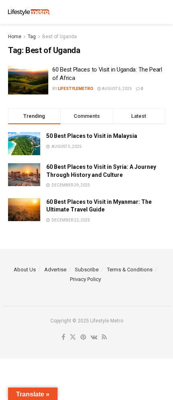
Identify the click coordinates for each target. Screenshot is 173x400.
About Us (25, 270)
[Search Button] (161, 12)
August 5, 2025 (116, 88)
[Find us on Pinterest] (83, 337)
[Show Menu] (145, 12)
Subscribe (87, 270)
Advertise (55, 270)
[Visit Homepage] (29, 12)
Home (14, 36)
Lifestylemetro (75, 88)
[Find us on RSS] (104, 337)
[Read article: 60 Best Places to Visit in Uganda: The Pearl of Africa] (28, 80)
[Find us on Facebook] (63, 337)
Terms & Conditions (129, 270)
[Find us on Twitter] (73, 337)
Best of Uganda (59, 36)
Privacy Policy (85, 279)
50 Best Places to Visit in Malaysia (91, 136)
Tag (32, 36)
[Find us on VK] (94, 337)
